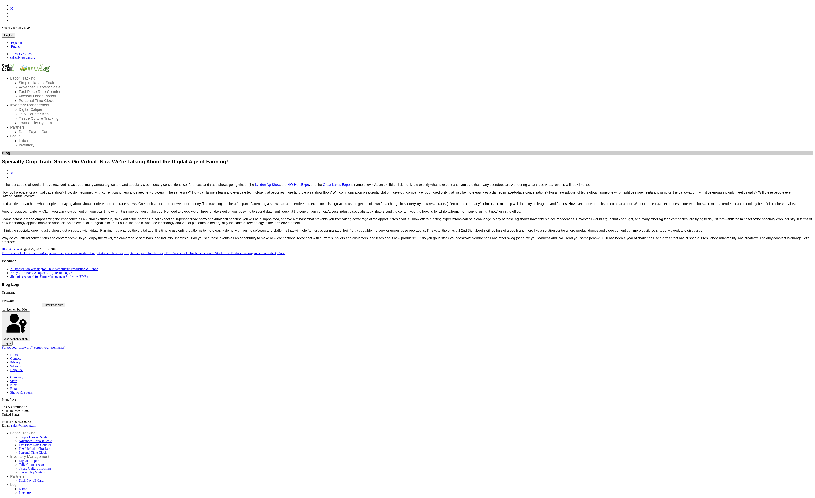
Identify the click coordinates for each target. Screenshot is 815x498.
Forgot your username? (49, 347)
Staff (13, 381)
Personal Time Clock (36, 100)
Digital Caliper (30, 109)
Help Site (16, 370)
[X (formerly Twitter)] (11, 173)
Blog (13, 388)
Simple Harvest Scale (37, 83)
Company (16, 377)
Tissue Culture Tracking (39, 118)
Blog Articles (10, 249)
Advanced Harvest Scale (39, 87)
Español (16, 43)
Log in (15, 136)
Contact (15, 358)
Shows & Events (21, 392)
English (8, 35)
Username (8, 292)
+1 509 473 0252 (21, 54)
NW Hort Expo (298, 185)
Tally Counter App (34, 114)
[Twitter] (11, 9)
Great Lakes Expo (336, 185)
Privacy (15, 362)
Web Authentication (16, 339)
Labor (23, 141)
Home (14, 354)
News (14, 385)
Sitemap (15, 366)
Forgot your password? (18, 347)
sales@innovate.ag (22, 57)
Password (8, 301)
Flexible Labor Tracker (37, 96)
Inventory (26, 145)
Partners (17, 127)
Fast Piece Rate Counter (39, 92)
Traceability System (35, 123)
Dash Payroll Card (34, 132)
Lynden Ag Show (267, 185)
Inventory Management (29, 105)
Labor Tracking (22, 78)
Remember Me (17, 309)
